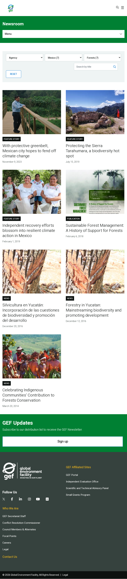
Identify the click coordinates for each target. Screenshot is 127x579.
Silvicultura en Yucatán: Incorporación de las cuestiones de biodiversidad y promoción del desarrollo (30, 312)
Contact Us (9, 557)
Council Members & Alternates (19, 529)
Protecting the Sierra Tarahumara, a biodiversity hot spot (92, 151)
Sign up (62, 441)
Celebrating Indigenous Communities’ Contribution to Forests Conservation (28, 395)
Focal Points (9, 536)
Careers (6, 543)
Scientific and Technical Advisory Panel (87, 488)
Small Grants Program (78, 495)
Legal (5, 549)
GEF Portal (72, 475)
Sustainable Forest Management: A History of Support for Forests (95, 228)
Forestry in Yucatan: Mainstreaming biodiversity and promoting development (93, 310)
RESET (13, 74)
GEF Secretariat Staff (14, 516)
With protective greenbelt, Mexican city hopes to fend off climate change (29, 151)
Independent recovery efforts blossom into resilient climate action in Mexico (28, 231)
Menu (8, 34)
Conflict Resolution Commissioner (21, 523)
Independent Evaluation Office (82, 481)
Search (117, 7)
